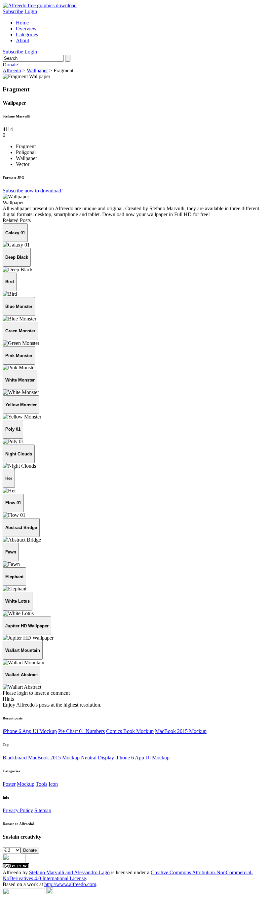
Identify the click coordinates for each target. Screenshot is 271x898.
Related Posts (17, 220)
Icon (53, 784)
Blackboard (15, 757)
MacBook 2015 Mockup (181, 731)
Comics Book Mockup (130, 731)
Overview (26, 28)
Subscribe (13, 11)
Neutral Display (97, 757)
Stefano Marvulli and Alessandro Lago (69, 872)
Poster (9, 784)
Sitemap (42, 810)
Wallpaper (37, 70)
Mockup (25, 784)
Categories (27, 34)
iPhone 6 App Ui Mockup (30, 731)
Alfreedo (12, 70)
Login (30, 11)
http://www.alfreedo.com (70, 884)
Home (22, 22)
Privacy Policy (18, 810)
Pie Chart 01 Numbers (81, 731)
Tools (41, 784)
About (22, 40)
